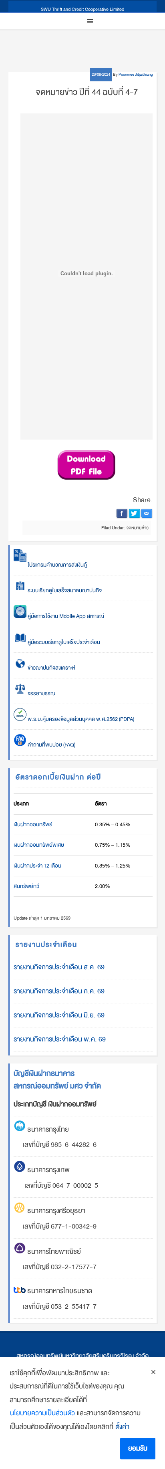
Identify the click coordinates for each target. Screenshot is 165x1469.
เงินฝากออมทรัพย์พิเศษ (39, 845)
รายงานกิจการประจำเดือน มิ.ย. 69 (59, 1015)
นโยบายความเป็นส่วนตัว (42, 1413)
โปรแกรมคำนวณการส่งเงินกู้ (56, 564)
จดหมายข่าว (137, 528)
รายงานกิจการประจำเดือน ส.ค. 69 (59, 967)
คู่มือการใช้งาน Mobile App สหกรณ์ (65, 616)
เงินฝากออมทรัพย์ (33, 824)
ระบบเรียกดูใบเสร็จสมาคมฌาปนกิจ (64, 590)
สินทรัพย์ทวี (26, 886)
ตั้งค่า (122, 1427)
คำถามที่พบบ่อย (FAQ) (50, 744)
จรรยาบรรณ (40, 693)
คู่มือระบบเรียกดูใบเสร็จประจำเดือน (63, 642)
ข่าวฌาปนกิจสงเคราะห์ (50, 667)
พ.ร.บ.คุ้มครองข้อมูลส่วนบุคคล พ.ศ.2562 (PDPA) (80, 719)
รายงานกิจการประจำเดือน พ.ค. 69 (60, 1039)
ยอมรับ (137, 1448)
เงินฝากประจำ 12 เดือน (37, 865)
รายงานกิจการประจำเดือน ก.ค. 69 (59, 991)
